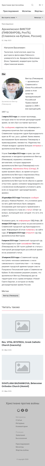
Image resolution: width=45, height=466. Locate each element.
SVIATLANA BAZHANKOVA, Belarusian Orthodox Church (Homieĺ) (22, 385)
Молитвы (26, 11)
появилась (30, 230)
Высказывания (21, 438)
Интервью (20, 423)
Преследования (11, 11)
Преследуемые (7, 24)
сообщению (10, 127)
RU (40, 5)
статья (29, 210)
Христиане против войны (13, 5)
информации (25, 220)
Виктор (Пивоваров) (10, 295)
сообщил (35, 197)
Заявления (20, 435)
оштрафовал (26, 243)
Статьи (19, 420)
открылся (30, 233)
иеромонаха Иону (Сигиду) (24, 168)
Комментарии (22, 426)
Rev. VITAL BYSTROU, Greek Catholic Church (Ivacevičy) (21, 343)
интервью (37, 146)
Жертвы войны (22, 450)
